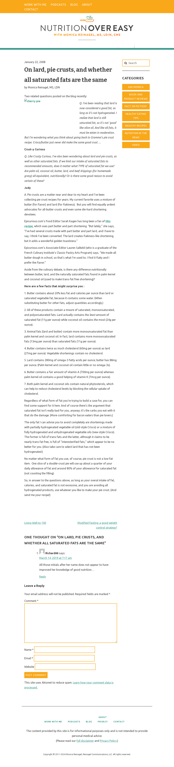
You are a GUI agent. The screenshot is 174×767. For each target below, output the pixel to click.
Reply (42, 576)
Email (28, 658)
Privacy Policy (108, 740)
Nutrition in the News (136, 135)
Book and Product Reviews (136, 96)
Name (28, 649)
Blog (74, 4)
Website (29, 666)
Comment (31, 600)
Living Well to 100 (35, 522)
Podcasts (58, 4)
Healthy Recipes (136, 125)
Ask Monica (136, 87)
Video (136, 145)
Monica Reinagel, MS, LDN (44, 87)
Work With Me (35, 4)
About (87, 4)
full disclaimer (85, 740)
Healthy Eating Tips (136, 116)
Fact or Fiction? (136, 106)
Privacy (103, 722)
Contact (31, 9)
